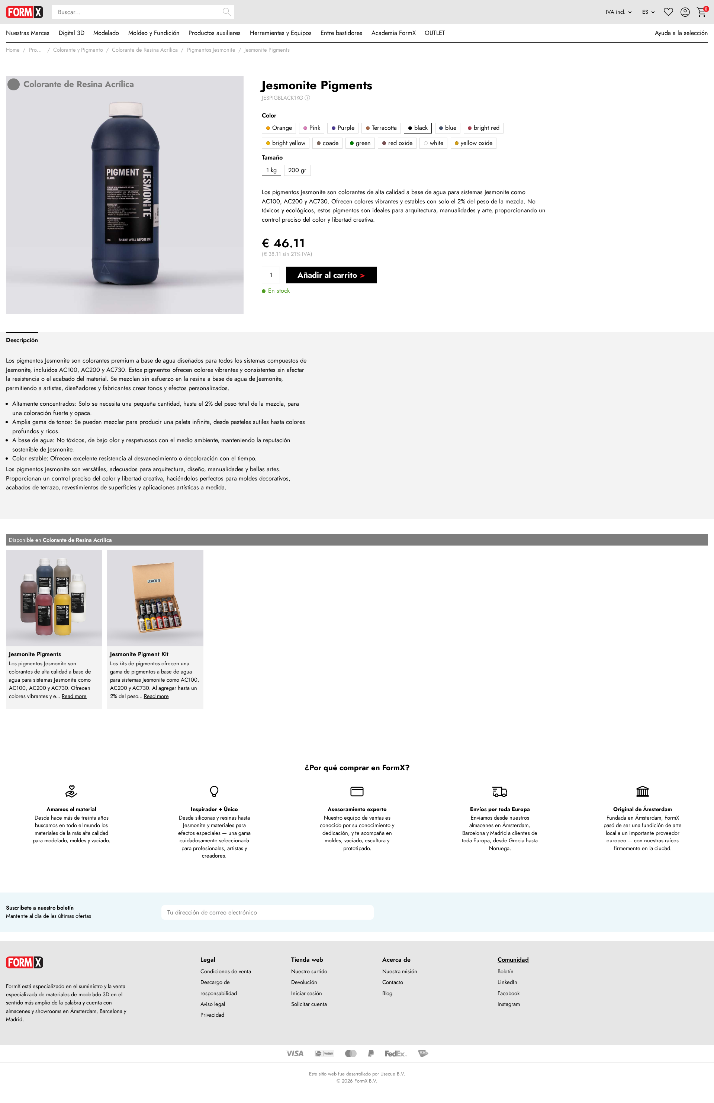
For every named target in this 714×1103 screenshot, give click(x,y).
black (420, 127)
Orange (281, 127)
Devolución (304, 982)
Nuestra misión (399, 971)
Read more (74, 696)
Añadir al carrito (327, 275)
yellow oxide (475, 143)
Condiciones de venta (225, 971)
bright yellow (287, 143)
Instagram (509, 1004)
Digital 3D (71, 33)
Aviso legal (212, 1004)
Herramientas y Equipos (281, 33)
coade (329, 143)
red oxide (399, 143)
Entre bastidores (341, 33)
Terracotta (383, 127)
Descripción (22, 340)
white (435, 143)
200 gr (297, 170)
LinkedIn (507, 982)
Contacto (392, 982)
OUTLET (435, 33)
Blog (387, 993)
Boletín (506, 971)
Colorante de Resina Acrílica (145, 50)
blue (449, 127)
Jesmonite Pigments (267, 50)
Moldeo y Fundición (154, 33)
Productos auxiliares (215, 33)
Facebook (509, 993)
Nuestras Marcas (27, 33)
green (362, 143)
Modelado (106, 33)
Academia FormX (394, 33)
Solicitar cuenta (309, 1004)
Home (13, 50)
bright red (485, 127)
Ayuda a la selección (681, 33)
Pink (314, 127)
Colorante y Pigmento (78, 50)
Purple (345, 127)
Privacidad (212, 1015)
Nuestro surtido (309, 971)
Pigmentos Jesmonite (211, 50)
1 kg (271, 170)
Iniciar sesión (306, 993)
